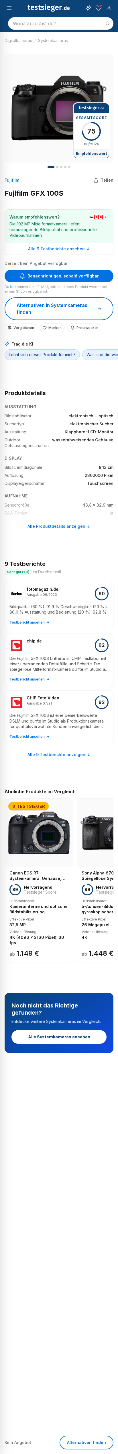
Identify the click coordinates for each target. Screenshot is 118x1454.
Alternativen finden (86, 1442)
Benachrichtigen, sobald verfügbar (63, 275)
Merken (55, 328)
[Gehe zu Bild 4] (65, 167)
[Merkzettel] (98, 8)
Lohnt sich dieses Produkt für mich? (42, 354)
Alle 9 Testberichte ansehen (56, 248)
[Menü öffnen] (9, 8)
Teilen (107, 180)
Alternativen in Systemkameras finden (52, 308)
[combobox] (60, 23)
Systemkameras (53, 40)
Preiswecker (87, 328)
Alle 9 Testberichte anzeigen (56, 754)
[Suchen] (107, 23)
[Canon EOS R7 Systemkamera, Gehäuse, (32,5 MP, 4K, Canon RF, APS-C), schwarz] (39, 881)
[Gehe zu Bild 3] (61, 167)
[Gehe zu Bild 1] (51, 167)
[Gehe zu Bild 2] (57, 167)
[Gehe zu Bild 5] (69, 167)
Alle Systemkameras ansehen (59, 1036)
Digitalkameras (18, 40)
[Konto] (108, 8)
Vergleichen (23, 328)
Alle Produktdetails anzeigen (56, 526)
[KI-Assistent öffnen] (88, 8)
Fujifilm (12, 180)
